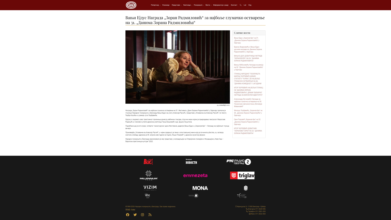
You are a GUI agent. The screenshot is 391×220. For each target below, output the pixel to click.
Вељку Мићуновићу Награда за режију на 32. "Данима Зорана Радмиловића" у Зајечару (248, 67)
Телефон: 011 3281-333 (257, 211)
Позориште (198, 5)
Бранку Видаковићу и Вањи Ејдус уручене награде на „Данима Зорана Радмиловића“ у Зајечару (248, 49)
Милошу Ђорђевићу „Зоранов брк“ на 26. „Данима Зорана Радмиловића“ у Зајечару (248, 112)
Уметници (187, 5)
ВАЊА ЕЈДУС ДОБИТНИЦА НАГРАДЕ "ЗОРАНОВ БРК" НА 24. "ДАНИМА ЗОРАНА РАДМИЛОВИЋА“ (248, 58)
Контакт (234, 5)
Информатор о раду (220, 5)
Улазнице (165, 5)
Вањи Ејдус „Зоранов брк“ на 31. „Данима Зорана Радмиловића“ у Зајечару (246, 40)
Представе (176, 5)
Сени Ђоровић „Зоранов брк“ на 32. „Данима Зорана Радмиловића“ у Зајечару (247, 121)
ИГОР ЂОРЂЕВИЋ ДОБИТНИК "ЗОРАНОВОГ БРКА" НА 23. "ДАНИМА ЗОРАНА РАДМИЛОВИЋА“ (248, 130)
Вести (208, 5)
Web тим (130, 209)
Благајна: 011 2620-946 (257, 209)
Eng (250, 5)
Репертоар (155, 5)
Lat (245, 5)
